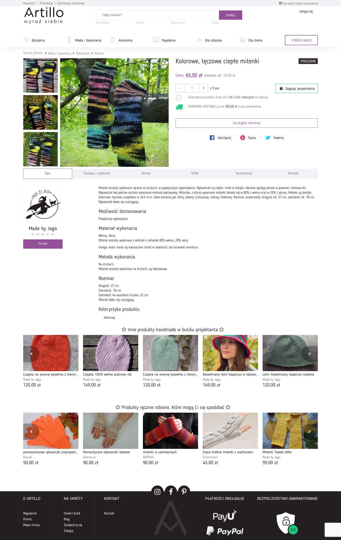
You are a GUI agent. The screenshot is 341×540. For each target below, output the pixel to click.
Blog (67, 519)
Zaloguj (68, 531)
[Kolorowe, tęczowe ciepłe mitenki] (114, 112)
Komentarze (244, 173)
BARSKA (148, 457)
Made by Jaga (32, 379)
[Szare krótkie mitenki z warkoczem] (230, 431)
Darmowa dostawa (70, 3)
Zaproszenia (178, 22)
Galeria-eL (89, 457)
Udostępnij (223, 138)
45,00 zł (210, 463)
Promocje (46, 3)
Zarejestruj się (73, 525)
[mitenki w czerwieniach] (170, 431)
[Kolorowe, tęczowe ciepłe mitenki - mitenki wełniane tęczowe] (40, 75)
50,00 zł (31, 463)
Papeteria (169, 40)
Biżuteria (38, 40)
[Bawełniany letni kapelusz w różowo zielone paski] (230, 353)
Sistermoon (210, 457)
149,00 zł (92, 385)
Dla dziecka (213, 40)
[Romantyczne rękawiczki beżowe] (110, 431)
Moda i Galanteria (88, 40)
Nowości (29, 3)
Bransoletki (102, 22)
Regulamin (30, 513)
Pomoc (27, 519)
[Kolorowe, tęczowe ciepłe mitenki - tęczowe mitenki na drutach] (40, 112)
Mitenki (98, 53)
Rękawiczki (83, 53)
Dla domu (255, 40)
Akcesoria (125, 40)
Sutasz (215, 22)
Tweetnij (278, 138)
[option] (50, 362)
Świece (140, 22)
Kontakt (293, 173)
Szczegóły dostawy (247, 123)
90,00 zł (90, 463)
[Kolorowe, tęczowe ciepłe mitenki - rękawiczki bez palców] (40, 149)
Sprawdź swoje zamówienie (300, 3)
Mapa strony (31, 525)
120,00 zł (32, 385)
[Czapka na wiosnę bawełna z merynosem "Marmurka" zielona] (170, 353)
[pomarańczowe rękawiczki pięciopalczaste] (50, 431)
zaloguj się (306, 11)
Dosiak (27, 457)
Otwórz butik (72, 513)
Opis (48, 173)
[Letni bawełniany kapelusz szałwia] (290, 353)
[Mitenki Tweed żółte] (290, 431)
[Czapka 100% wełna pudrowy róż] (110, 353)
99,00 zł (270, 463)
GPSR (195, 173)
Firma (43, 244)
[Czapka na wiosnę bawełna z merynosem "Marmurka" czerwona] (50, 353)
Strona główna (33, 53)
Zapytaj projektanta (299, 89)
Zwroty (146, 173)
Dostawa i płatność (97, 173)
